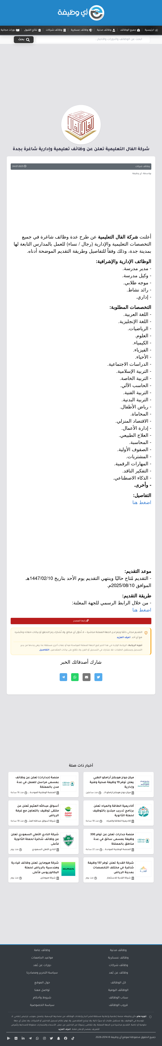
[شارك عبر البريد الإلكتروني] (86, 677)
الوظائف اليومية (118, 990)
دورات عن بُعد (42, 965)
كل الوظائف (118, 983)
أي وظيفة (116, 1037)
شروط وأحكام (42, 998)
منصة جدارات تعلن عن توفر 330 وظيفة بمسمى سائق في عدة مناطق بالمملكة (112, 839)
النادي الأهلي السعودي (44, 849)
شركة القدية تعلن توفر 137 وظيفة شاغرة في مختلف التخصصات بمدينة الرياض (111, 868)
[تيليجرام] (30, 1039)
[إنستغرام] (44, 1039)
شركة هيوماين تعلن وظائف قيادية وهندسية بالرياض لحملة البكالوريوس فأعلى (35, 868)
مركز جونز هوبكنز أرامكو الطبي (117, 793)
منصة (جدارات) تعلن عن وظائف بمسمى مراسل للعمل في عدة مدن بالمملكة (37, 782)
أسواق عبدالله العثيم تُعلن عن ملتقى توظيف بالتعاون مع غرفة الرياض (37, 811)
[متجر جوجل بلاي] (8, 1039)
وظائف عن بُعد (118, 973)
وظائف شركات (142, 166)
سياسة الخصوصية (42, 1005)
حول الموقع (42, 983)
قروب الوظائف (118, 1005)
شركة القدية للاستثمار (119, 878)
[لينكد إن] (22, 1039)
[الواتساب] (37, 1039)
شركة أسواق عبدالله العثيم (41, 821)
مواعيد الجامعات (42, 958)
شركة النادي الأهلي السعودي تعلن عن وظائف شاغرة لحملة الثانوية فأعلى (35, 839)
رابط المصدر (79, 621)
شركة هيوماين (48, 878)
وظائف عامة (42, 950)
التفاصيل (44, 650)
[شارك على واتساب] (75, 677)
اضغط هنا (141, 501)
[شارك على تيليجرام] (63, 677)
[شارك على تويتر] (98, 677)
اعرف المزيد (123, 637)
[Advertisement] (81, 75)
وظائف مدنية (118, 950)
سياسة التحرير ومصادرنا (42, 973)
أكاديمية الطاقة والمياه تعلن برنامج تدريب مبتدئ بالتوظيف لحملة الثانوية (113, 811)
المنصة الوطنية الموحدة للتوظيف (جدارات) (41, 793)
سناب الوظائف (118, 998)
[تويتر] (51, 1039)
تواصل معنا (42, 990)
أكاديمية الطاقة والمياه (118, 821)
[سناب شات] (58, 1039)
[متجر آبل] (15, 1039)
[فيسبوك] (65, 1039)
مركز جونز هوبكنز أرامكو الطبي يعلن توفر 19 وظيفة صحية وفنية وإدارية (112, 782)
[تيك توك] (72, 1039)
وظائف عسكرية (118, 958)
